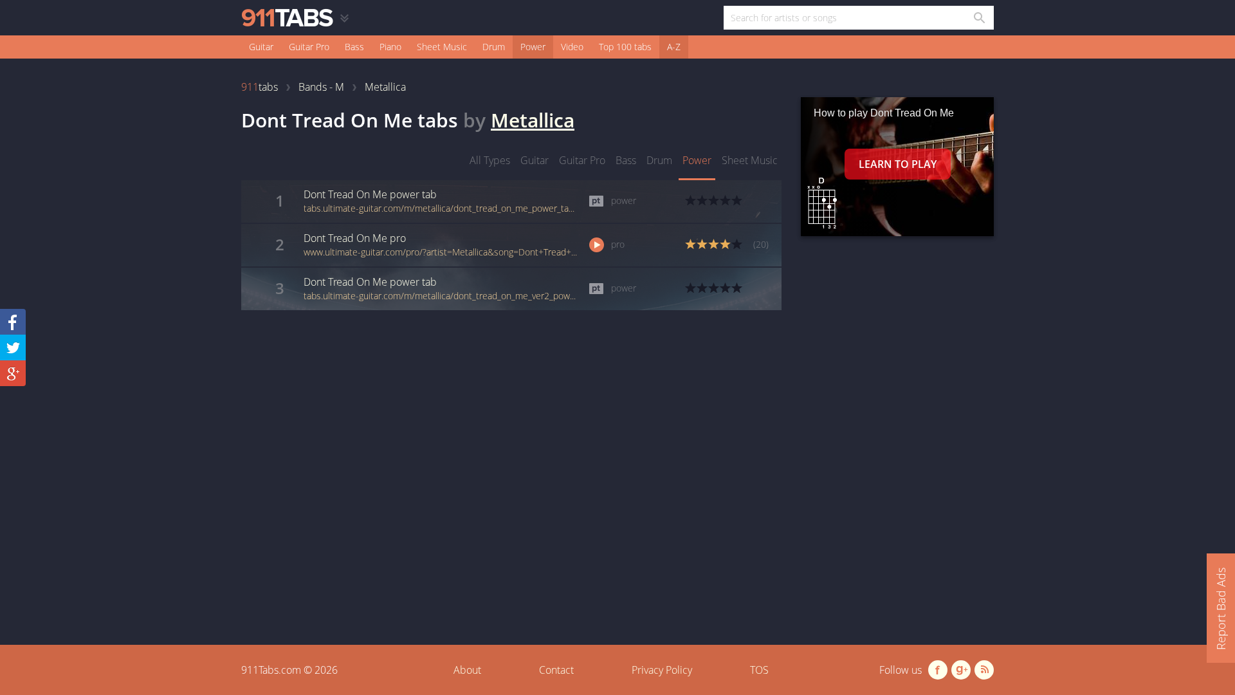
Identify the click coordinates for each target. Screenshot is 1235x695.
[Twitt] (13, 347)
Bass (354, 47)
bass (626, 160)
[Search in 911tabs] (978, 17)
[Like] (13, 322)
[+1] (13, 373)
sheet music (750, 160)
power (696, 160)
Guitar (261, 47)
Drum (493, 47)
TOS (759, 670)
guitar (534, 160)
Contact (556, 670)
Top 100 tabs (625, 47)
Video (572, 47)
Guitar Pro (309, 47)
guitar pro (582, 160)
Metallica (532, 120)
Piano (390, 47)
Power (532, 47)
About (467, 670)
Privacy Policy (662, 670)
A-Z (674, 47)
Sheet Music (442, 47)
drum (659, 160)
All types (490, 160)
